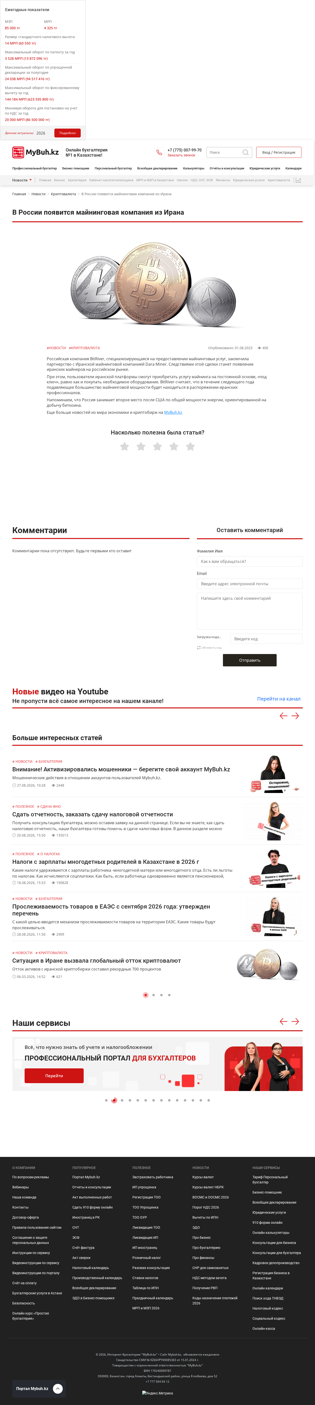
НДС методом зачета (209, 1278)
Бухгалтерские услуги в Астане (37, 1293)
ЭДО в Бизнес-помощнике (93, 1298)
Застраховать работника (152, 1177)
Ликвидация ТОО (146, 1227)
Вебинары (20, 1187)
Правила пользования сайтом (36, 1227)
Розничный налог (146, 1258)
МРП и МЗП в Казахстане (155, 180)
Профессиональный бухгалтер (34, 168)
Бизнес (59, 180)
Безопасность (23, 1303)
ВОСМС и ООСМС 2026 (210, 1197)
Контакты (20, 1207)
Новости (20, 180)
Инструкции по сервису (31, 1253)
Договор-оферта (25, 1217)
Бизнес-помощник (75, 168)
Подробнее (68, 133)
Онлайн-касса (263, 1328)
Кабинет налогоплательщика (111, 180)
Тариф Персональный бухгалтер (270, 1179)
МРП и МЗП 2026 (145, 1308)
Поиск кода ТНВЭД (268, 1298)
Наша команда (24, 1197)
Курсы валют (203, 1177)
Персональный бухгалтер (113, 168)
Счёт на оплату (24, 1283)
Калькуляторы (193, 168)
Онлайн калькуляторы (270, 1233)
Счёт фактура (83, 1248)
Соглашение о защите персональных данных (30, 1240)
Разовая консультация (151, 1268)
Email (202, 573)
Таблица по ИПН (145, 1288)
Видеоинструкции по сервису (35, 1263)
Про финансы (203, 1258)
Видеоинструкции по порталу (36, 1273)
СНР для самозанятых (210, 1268)
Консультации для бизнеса (274, 1243)
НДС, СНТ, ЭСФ (202, 180)
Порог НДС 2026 (205, 1207)
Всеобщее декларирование (157, 168)
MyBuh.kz (173, 412)
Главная (45, 180)
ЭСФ (75, 1238)
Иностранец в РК (86, 1217)
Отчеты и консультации (91, 1187)
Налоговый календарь (90, 1268)
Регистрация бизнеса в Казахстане (271, 1275)
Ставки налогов (145, 1278)
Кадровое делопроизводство (275, 1263)
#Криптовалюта (84, 347)
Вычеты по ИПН (205, 1217)
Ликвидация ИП (145, 1238)
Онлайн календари (267, 1288)
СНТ (75, 1227)
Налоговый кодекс (267, 1308)
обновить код (211, 647)
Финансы (223, 180)
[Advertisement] (157, 494)
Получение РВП (205, 1288)
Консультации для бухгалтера (276, 1253)
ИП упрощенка (144, 1187)
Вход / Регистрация (278, 152)
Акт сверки (81, 1258)
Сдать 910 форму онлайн (92, 1207)
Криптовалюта (279, 180)
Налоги (182, 180)
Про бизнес (201, 1238)
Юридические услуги (265, 168)
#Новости (57, 347)
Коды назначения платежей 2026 (214, 1300)
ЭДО (196, 1227)
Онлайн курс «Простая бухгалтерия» (30, 1315)
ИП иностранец (144, 1248)
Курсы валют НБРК (208, 1187)
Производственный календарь (97, 1278)
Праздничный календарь (152, 1298)
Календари (293, 168)
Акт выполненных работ (92, 1197)
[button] (145, 995)
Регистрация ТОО (146, 1197)
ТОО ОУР (139, 1217)
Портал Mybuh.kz (86, 1177)
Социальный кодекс (268, 1318)
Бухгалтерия (77, 180)
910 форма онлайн (267, 1223)
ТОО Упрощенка (145, 1207)
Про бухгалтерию (206, 1248)
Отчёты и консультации (227, 168)
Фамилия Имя (210, 551)
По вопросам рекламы (30, 1177)
